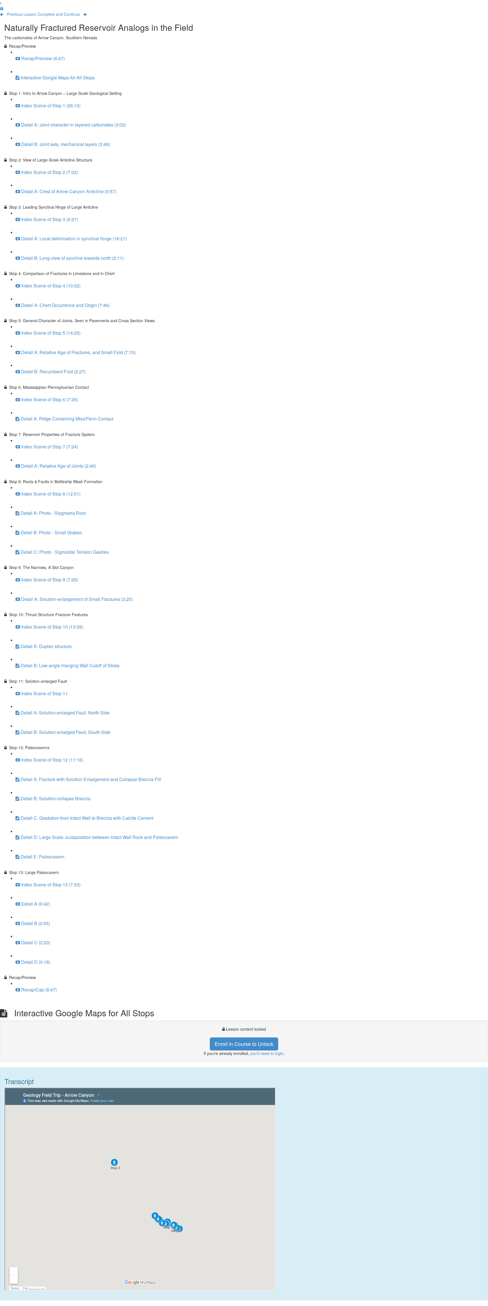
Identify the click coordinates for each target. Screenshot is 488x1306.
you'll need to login (267, 1053)
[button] (0, 3)
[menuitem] (1, 8)
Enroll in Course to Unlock (244, 1043)
